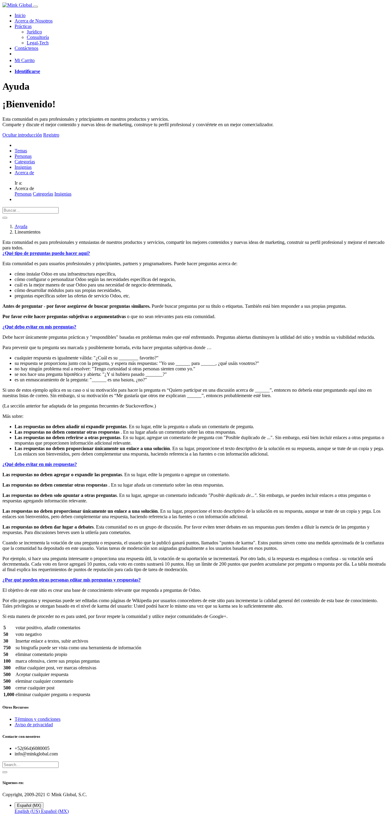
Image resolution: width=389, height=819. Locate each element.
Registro (51, 134)
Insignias (23, 167)
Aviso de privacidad (34, 724)
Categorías (25, 161)
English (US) (28, 811)
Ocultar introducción (22, 134)
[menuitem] (20, 15)
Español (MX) (55, 811)
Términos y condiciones (37, 719)
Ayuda (21, 226)
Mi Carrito (25, 60)
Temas (21, 150)
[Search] (4, 772)
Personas (23, 156)
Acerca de (24, 172)
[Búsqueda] (4, 218)
